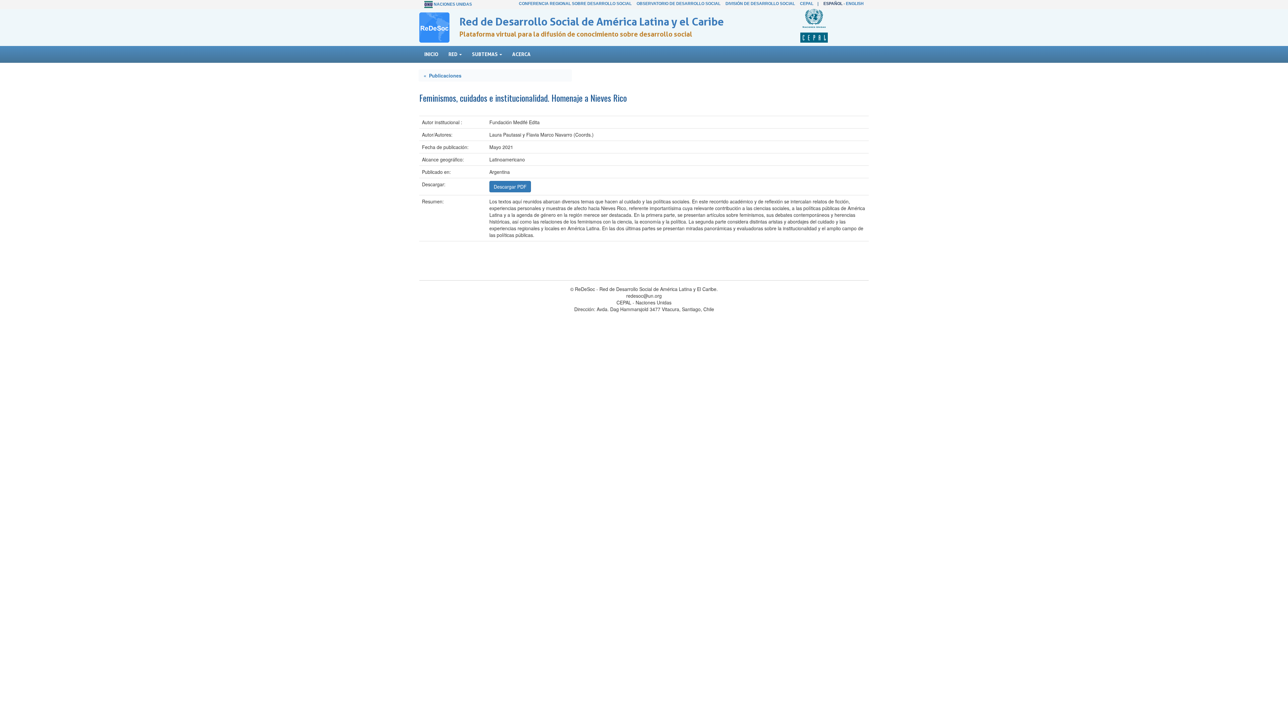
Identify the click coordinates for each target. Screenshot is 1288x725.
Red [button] (453, 54)
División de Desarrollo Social (760, 3)
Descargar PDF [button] (510, 186)
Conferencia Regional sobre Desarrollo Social (575, 3)
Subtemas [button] (485, 54)
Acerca (521, 54)
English (855, 3)
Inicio (431, 54)
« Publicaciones (443, 75)
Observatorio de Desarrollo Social (678, 3)
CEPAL (806, 3)
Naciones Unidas (453, 4)
